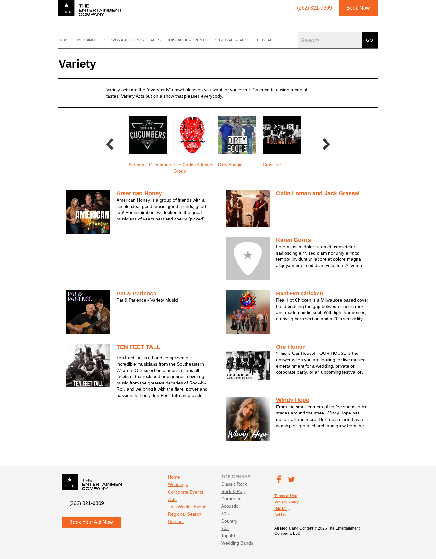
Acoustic (229, 506)
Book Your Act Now (91, 522)
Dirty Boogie (230, 164)
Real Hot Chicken (299, 293)
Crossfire (272, 164)
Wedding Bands (237, 543)
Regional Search (232, 40)
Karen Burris (293, 240)
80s (225, 513)
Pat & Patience (136, 293)
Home (64, 40)
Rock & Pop (233, 491)
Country (229, 521)
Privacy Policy (286, 502)
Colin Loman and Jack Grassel (318, 193)
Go (369, 40)
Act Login (282, 515)
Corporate (231, 498)
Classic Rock (234, 484)
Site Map (282, 508)
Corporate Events (124, 40)
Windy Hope (292, 400)
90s (225, 528)
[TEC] (50, 40)
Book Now (358, 8)
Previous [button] (109, 144)
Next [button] (326, 144)
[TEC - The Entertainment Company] (90, 8)
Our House (290, 347)
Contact (266, 40)
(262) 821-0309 (86, 503)
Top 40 (228, 535)
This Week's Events (187, 40)
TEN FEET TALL (138, 347)
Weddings (86, 40)
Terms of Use (285, 496)
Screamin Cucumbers (150, 164)
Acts (155, 40)
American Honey (139, 193)
